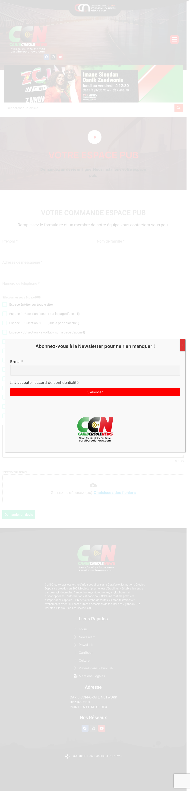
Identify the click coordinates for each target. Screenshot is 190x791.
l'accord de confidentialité (55, 382)
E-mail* (16, 361)
